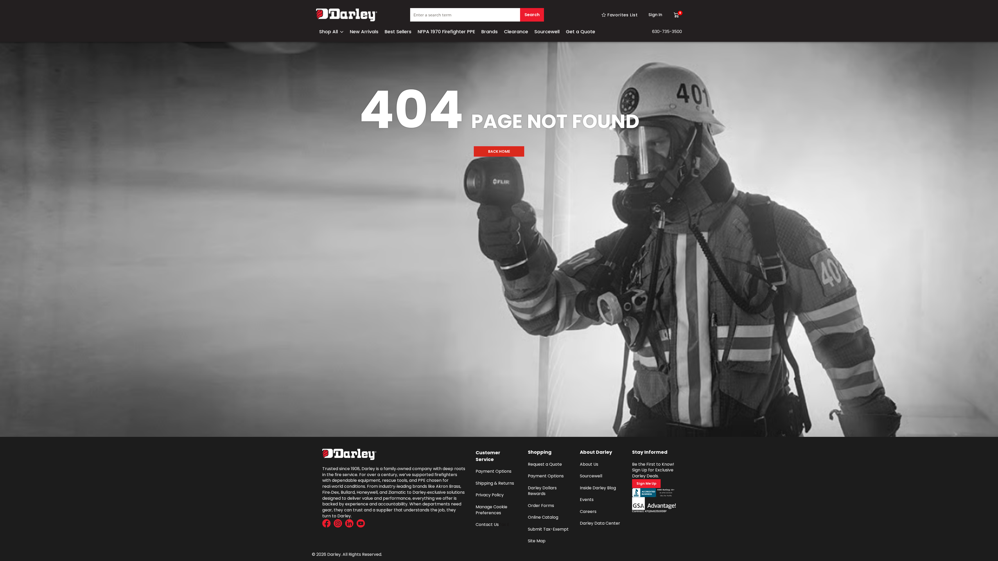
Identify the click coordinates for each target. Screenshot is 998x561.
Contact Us (487, 524)
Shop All (328, 31)
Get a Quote (580, 31)
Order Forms (541, 506)
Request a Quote (545, 464)
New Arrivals (364, 31)
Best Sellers (398, 31)
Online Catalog (543, 517)
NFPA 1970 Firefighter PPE (446, 31)
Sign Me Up (646, 483)
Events (587, 500)
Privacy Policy (490, 495)
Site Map (537, 541)
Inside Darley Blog (598, 488)
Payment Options (493, 471)
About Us (589, 464)
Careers (588, 512)
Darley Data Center (600, 523)
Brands (489, 31)
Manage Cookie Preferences (492, 510)
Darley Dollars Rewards (543, 491)
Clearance (516, 31)
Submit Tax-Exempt (548, 529)
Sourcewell (547, 31)
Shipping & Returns (495, 483)
